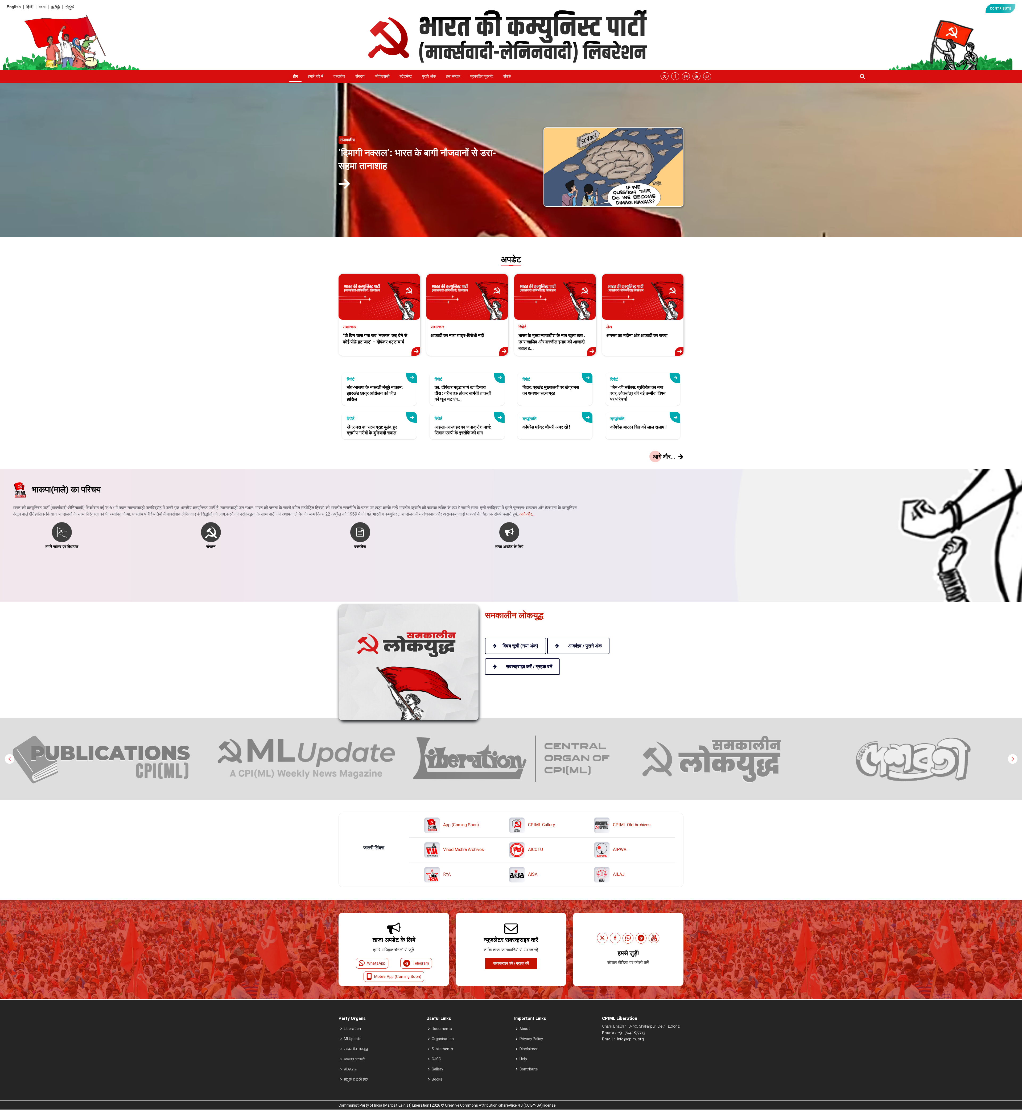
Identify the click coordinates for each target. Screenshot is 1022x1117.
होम (295, 76)
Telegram (421, 963)
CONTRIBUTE (1000, 8)
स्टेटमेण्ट (405, 76)
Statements (442, 1049)
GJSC (436, 1059)
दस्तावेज (339, 76)
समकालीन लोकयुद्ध (356, 1049)
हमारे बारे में (315, 76)
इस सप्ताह (453, 76)
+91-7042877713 (631, 1033)
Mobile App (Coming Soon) (397, 976)
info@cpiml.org (630, 1039)
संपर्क (507, 76)
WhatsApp (376, 963)
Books (437, 1079)
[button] (1012, 759)
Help (523, 1059)
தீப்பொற (350, 1069)
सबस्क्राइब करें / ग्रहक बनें (511, 963)
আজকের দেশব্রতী (354, 1059)
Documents (442, 1029)
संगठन (360, 76)
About (525, 1029)
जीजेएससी (382, 76)
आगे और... (527, 514)
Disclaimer (529, 1049)
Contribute (529, 1069)
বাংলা (42, 7)
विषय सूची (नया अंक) (520, 646)
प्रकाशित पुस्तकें (481, 76)
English (14, 7)
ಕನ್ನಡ (69, 7)
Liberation (352, 1029)
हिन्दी (29, 7)
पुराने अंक (429, 76)
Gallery (437, 1069)
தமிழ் (55, 7)
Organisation (443, 1039)
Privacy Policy (531, 1039)
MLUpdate (352, 1039)
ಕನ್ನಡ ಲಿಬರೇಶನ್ (356, 1079)
